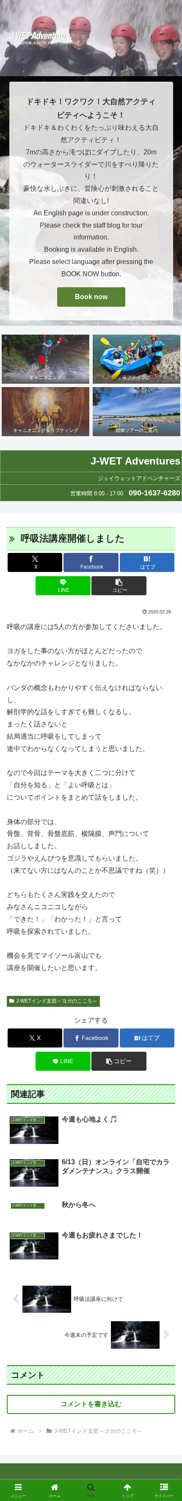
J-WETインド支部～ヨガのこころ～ (56, 1001)
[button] (118, 585)
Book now (91, 296)
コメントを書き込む (91, 1404)
